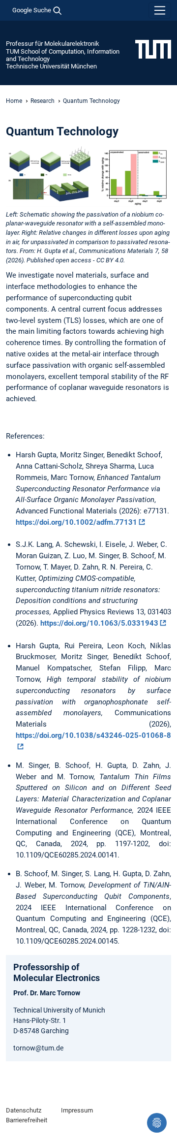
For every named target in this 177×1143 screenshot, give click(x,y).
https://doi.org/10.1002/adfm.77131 (76, 522)
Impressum (77, 1110)
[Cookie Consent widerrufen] (157, 1123)
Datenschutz (23, 1110)
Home (14, 100)
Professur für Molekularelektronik (52, 43)
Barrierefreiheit (26, 1120)
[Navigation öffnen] (159, 10)
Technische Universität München (51, 66)
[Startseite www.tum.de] (153, 48)
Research (42, 100)
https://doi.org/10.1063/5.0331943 (99, 623)
